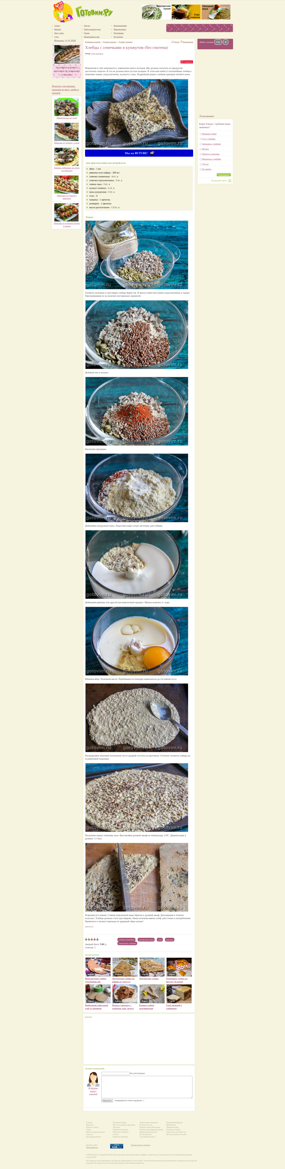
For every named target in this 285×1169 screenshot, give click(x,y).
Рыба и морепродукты (95, 1132)
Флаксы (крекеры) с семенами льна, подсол (123, 1007)
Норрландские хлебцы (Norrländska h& (95, 980)
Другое (205, 164)
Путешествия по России (176, 1134)
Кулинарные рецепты (92, 42)
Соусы (115, 1134)
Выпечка (90, 1125)
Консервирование (93, 1137)
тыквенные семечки (127, 943)
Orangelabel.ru (92, 1147)
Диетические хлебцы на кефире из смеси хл (123, 980)
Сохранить (187, 62)
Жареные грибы (209, 133)
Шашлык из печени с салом (66, 142)
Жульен (205, 148)
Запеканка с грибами (211, 143)
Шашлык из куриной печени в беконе (67, 225)
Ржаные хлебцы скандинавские (146, 1007)
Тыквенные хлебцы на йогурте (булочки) (176, 980)
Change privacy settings (140, 1145)
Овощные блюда (119, 1122)
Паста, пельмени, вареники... (124, 1125)
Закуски (89, 1134)
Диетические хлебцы (149, 978)
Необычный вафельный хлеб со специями (96, 1007)
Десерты (116, 1127)
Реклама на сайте (173, 1129)
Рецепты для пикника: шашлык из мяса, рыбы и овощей (65, 89)
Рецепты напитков (120, 1137)
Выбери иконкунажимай (93, 1091)
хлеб (160, 939)
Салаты (89, 1122)
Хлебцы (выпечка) (126, 939)
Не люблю (206, 169)
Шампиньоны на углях (67, 117)
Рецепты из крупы (120, 1129)
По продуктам (145, 1134)
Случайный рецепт (147, 1137)
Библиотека (171, 1125)
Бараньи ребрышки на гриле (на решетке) (67, 169)
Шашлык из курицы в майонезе (67, 197)
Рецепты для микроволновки (151, 1129)
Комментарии (188, 42)
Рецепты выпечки (109, 42)
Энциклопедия (172, 1127)
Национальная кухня (148, 1132)
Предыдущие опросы (219, 180)
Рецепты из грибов (120, 1132)
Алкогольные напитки (149, 1122)
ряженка (169, 939)
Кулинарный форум (174, 1122)
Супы (88, 1129)
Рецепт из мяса (92, 1127)
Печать (176, 42)
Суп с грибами (208, 138)
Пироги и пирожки (211, 154)
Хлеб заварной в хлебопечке (174, 1007)
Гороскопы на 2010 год (176, 1132)
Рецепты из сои (146, 1125)
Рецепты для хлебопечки (150, 1127)
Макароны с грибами (211, 159)
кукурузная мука (146, 939)
